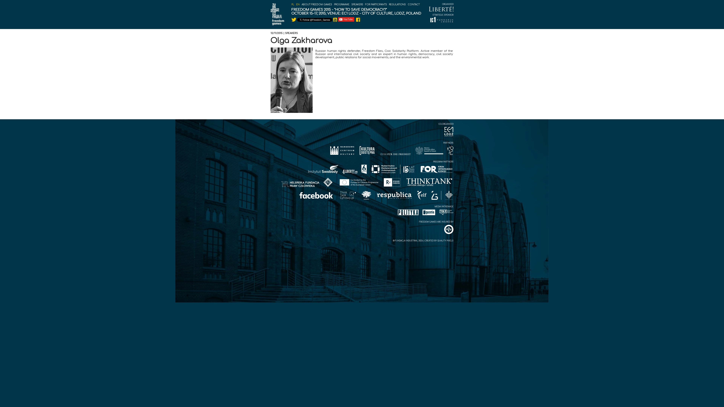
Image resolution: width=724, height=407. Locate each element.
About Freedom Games (317, 4)
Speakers (357, 4)
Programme (341, 4)
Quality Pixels (445, 241)
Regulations (397, 4)
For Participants (376, 4)
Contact (414, 4)
